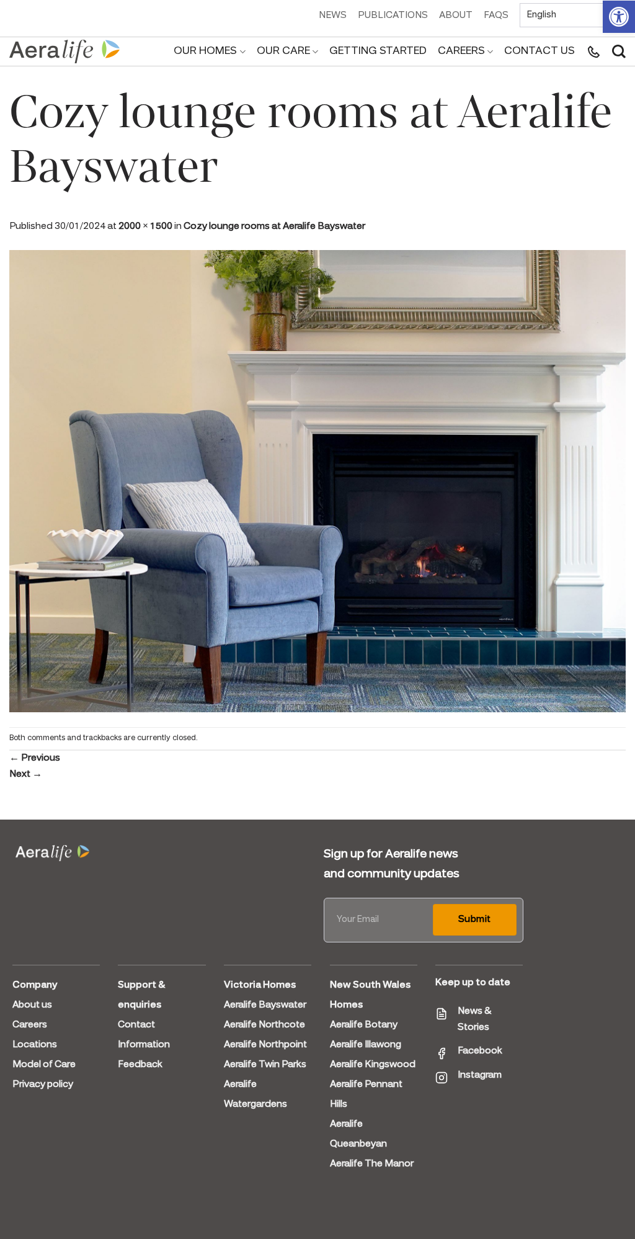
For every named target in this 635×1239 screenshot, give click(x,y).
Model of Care (44, 1065)
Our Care (283, 51)
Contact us (539, 51)
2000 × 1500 (145, 226)
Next (25, 774)
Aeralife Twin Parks (265, 1065)
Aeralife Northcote (264, 1025)
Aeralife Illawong (365, 1045)
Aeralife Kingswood (372, 1065)
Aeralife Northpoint (265, 1045)
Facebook (480, 1051)
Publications (393, 15)
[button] (619, 17)
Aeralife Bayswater (265, 1005)
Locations (34, 1045)
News (333, 15)
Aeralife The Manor (372, 1164)
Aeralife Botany (363, 1025)
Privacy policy (42, 1084)
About (456, 15)
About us (32, 1005)
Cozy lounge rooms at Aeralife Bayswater (274, 226)
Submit (474, 919)
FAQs (496, 15)
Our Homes (205, 51)
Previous (34, 758)
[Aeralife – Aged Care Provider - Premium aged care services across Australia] (65, 51)
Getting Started (378, 51)
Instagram (480, 1075)
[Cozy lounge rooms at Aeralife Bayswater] (317, 480)
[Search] (619, 51)
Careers (461, 51)
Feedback (140, 1065)
